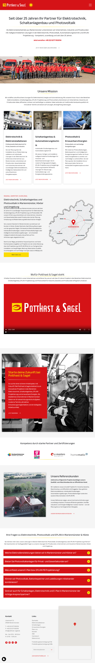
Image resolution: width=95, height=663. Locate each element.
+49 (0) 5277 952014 (13, 626)
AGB (33, 633)
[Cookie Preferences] (4, 659)
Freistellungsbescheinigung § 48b (42, 644)
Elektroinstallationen (38, 622)
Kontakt (34, 631)
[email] (13, 642)
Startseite (35, 620)
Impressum (35, 636)
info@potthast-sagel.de (12, 630)
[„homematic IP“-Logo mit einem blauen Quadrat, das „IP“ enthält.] (79, 454)
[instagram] (9, 642)
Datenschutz (36, 638)
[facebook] (6, 642)
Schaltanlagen (36, 625)
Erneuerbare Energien (39, 627)
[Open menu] (90, 5)
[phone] (16, 642)
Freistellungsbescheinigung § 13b (42, 642)
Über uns (35, 629)
